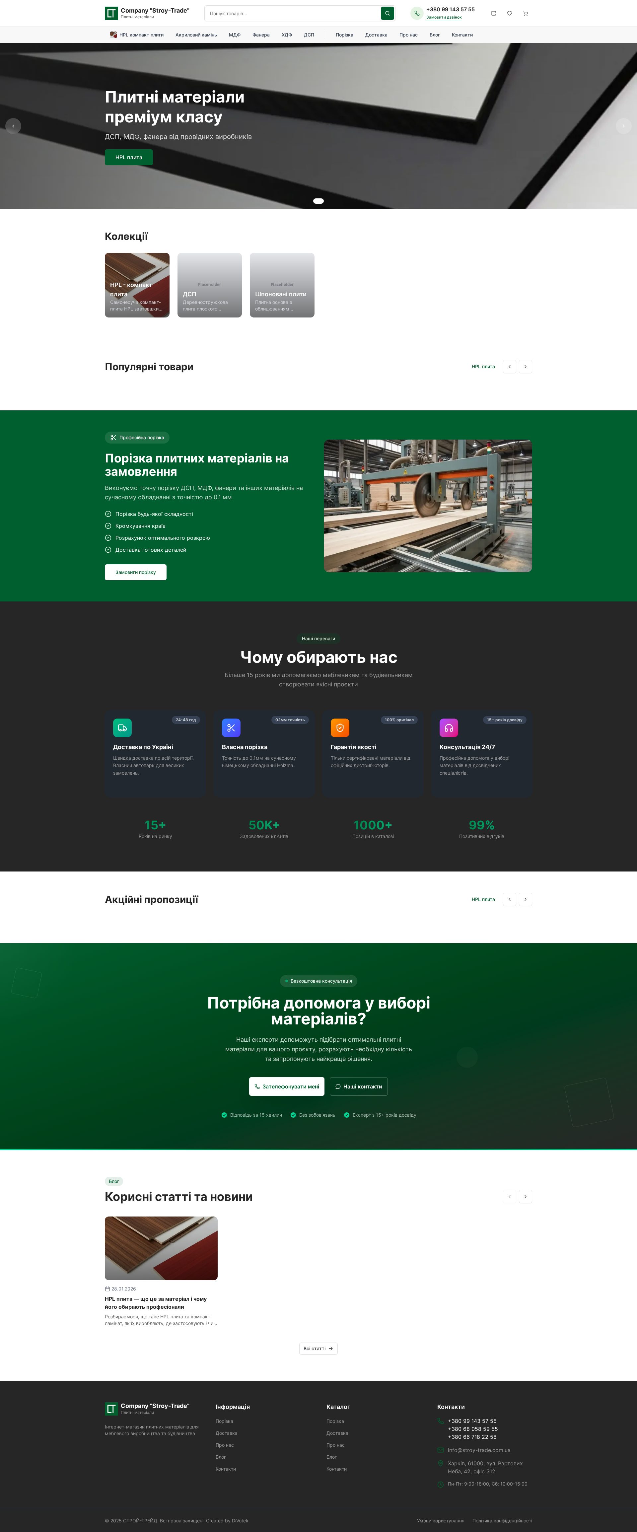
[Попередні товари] (509, 366)
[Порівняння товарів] (493, 13)
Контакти (462, 34)
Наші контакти (362, 1086)
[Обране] (509, 13)
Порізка (344, 34)
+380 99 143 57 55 (450, 9)
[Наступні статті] (525, 1196)
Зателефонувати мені (290, 1086)
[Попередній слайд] (13, 126)
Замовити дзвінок (444, 17)
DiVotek (240, 1520)
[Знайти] (387, 13)
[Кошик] (525, 13)
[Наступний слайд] (624, 126)
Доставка (376, 34)
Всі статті (314, 1348)
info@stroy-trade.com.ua (479, 1450)
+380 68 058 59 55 (473, 1429)
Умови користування (440, 1520)
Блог (435, 34)
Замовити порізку (135, 572)
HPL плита (128, 157)
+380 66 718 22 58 (472, 1436)
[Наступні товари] (525, 366)
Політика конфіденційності (502, 1520)
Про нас (408, 34)
